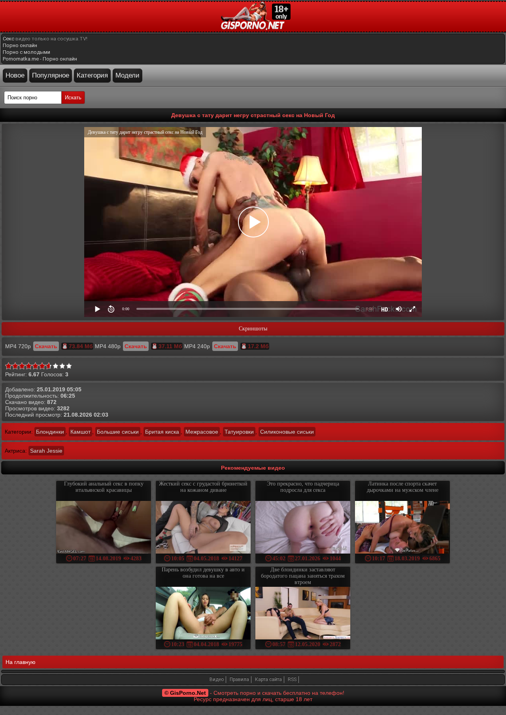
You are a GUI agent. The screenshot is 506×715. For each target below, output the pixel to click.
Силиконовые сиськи (287, 432)
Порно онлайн (20, 45)
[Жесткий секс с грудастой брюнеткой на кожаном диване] (203, 528)
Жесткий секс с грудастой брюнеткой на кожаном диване (203, 487)
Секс (8, 39)
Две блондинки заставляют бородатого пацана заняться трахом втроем (303, 576)
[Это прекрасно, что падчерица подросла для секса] (302, 528)
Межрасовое (201, 432)
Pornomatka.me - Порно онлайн (40, 59)
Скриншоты (253, 329)
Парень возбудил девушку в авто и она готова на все (203, 573)
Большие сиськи (118, 432)
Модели (127, 75)
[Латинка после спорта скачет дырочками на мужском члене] (402, 528)
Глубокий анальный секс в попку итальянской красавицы (103, 487)
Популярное (50, 75)
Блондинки (50, 432)
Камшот (80, 432)
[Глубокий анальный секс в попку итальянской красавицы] (103, 528)
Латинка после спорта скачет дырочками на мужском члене (402, 487)
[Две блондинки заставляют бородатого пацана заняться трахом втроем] (302, 614)
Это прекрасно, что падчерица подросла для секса (303, 487)
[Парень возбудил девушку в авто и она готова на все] (203, 614)
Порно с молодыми (26, 52)
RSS (292, 679)
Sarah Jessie (46, 451)
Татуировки (239, 432)
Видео (217, 679)
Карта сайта (268, 679)
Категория (92, 75)
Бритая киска (162, 432)
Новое (15, 75)
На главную (21, 662)
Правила (239, 679)
